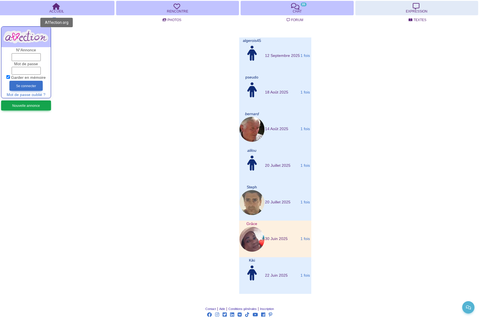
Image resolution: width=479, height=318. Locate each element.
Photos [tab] (174, 20)
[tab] (177, 8)
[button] (252, 41)
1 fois (305, 56)
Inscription (267, 309)
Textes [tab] (420, 20)
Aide (222, 309)
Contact (210, 309)
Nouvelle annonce (26, 106)
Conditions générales (242, 309)
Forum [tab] (297, 20)
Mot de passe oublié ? (26, 95)
